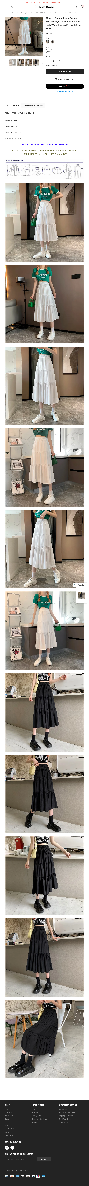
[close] (83, 2)
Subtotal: (49, 65)
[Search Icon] (12, 7)
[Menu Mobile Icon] (6, 7)
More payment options (65, 91)
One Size (49, 51)
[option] (24, 36)
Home (7, 13)
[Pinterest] (12, 1148)
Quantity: (49, 57)
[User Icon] (76, 7)
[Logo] (44, 6)
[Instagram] (7, 1148)
